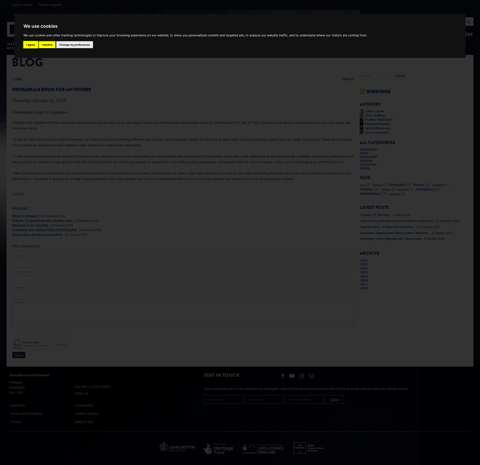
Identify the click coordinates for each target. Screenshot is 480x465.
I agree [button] (30, 44)
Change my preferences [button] (74, 44)
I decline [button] (47, 44)
